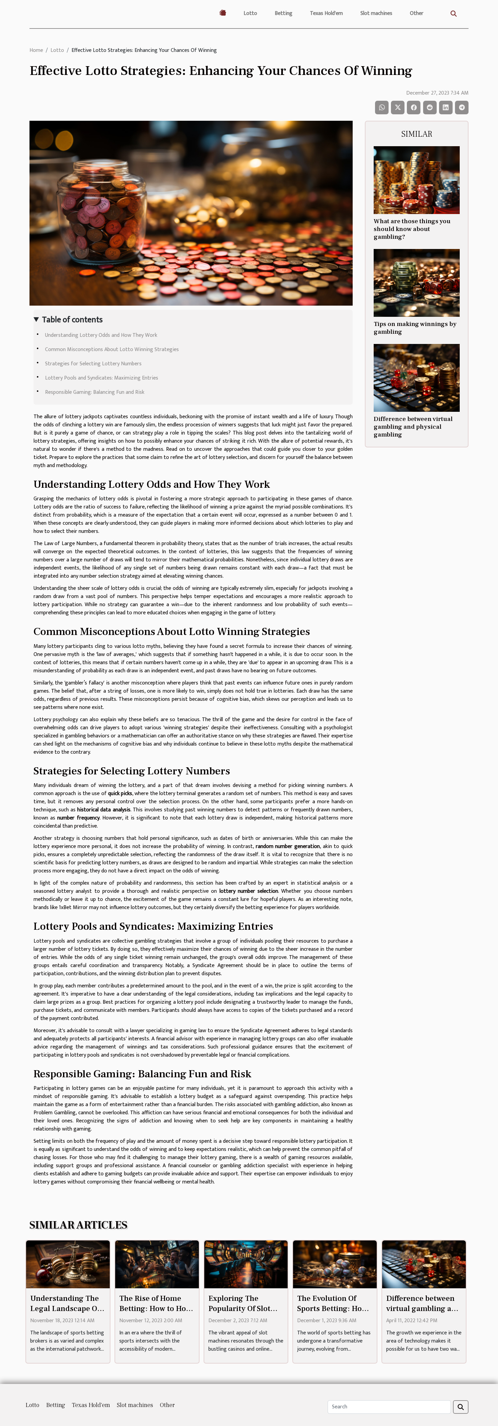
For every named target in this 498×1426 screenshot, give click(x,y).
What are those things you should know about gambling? (412, 229)
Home (36, 50)
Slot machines (376, 13)
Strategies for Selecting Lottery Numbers (93, 363)
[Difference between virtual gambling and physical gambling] (417, 377)
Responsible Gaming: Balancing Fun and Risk (94, 392)
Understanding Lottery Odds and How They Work (101, 335)
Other (416, 13)
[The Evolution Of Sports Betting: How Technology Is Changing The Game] (335, 1264)
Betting (283, 13)
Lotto (250, 13)
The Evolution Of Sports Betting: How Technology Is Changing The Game (333, 1313)
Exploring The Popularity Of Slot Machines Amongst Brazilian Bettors (242, 1313)
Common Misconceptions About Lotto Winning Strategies (112, 349)
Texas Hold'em (326, 13)
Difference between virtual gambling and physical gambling (413, 427)
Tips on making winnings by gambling (415, 328)
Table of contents (72, 320)
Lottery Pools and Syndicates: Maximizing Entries (101, 378)
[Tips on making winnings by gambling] (417, 282)
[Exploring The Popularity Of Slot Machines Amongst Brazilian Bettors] (246, 1264)
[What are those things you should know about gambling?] (417, 180)
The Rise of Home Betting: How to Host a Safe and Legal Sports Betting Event (155, 1313)
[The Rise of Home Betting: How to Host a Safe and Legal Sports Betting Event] (157, 1264)
